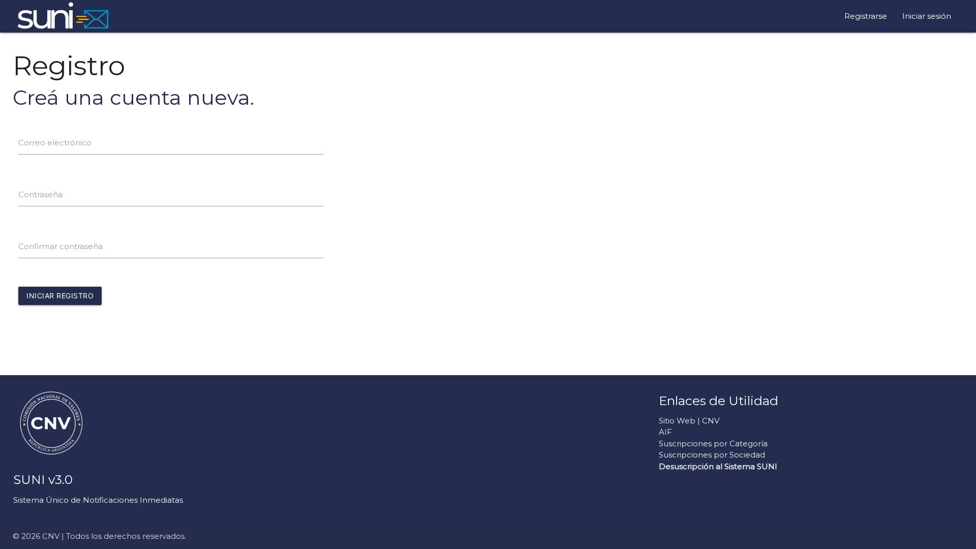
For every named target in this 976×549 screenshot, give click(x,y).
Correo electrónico (55, 142)
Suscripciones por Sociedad (712, 455)
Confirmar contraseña (60, 246)
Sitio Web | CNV (689, 420)
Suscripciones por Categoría (713, 443)
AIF (665, 432)
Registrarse (865, 16)
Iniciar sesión (926, 16)
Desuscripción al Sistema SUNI (718, 466)
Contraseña (40, 194)
